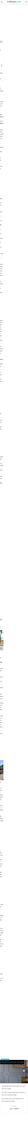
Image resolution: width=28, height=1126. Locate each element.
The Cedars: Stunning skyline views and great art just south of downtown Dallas (13, 1094)
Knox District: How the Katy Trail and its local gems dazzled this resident (12, 1100)
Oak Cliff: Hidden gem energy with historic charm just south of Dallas (13, 1087)
